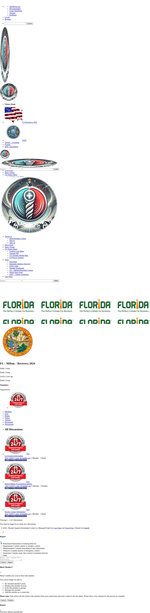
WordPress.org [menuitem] (14, 7)
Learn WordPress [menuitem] (15, 11)
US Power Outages (16, 258)
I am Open (9, 277)
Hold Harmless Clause (17, 239)
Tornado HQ (14, 253)
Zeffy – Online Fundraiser (19, 274)
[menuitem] (77, 23)
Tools (7, 260)
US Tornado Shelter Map (18, 255)
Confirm (10, 600)
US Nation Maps (11, 249)
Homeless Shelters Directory (19, 264)
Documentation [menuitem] (15, 9)
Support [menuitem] (12, 13)
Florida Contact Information (15, 512)
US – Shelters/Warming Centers (21, 270)
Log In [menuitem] (7, 17)
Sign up (12, 243)
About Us (8, 236)
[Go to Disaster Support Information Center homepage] (5, 82)
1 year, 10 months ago (22, 458)
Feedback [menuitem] (13, 15)
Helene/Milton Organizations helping (18, 484)
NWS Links (13, 266)
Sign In (12, 241)
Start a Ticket (9, 247)
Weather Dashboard (16, 268)
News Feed (9, 245)
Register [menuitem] (8, 19)
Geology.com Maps (16, 251)
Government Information (14, 456)
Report (10, 562)
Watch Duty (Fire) (16, 272)
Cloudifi (86, 528)
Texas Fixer (69, 528)
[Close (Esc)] (1, 572)
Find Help (13, 262)
